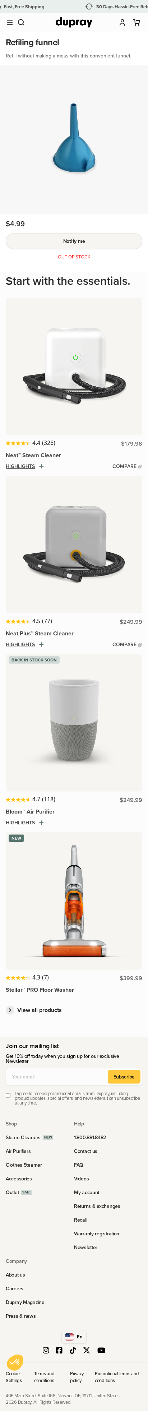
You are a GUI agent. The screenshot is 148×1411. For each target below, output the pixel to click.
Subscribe (124, 1076)
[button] (21, 22)
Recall (80, 1219)
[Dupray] (74, 22)
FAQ (78, 1164)
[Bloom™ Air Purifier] (74, 723)
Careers (14, 1288)
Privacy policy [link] (77, 1376)
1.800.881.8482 (90, 1137)
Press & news (21, 1316)
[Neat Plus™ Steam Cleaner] (74, 544)
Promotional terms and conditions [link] (117, 1376)
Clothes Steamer (24, 1164)
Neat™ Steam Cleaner (33, 455)
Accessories (19, 1178)
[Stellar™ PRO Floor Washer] (74, 901)
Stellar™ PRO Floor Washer (40, 990)
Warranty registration (96, 1233)
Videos (81, 1178)
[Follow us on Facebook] (59, 1351)
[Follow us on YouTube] (101, 1351)
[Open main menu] (10, 22)
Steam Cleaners (23, 1137)
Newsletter (85, 1247)
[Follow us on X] (86, 1351)
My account (86, 1192)
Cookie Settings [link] (14, 1376)
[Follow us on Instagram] (46, 1351)
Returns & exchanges (97, 1206)
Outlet (12, 1192)
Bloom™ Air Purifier (30, 811)
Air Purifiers (18, 1151)
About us (15, 1274)
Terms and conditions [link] (44, 1376)
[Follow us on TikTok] (73, 1351)
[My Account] (122, 22)
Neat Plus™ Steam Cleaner (40, 633)
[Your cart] (137, 22)
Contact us (85, 1151)
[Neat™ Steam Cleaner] (74, 366)
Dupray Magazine (25, 1302)
